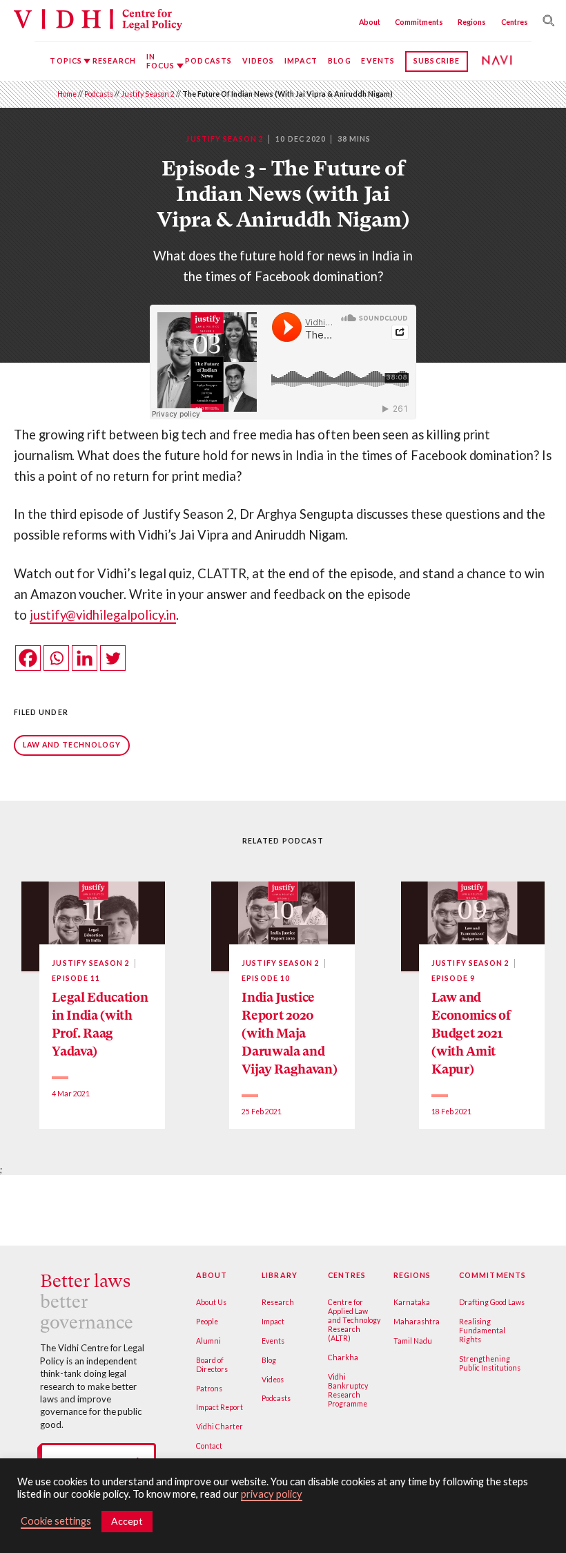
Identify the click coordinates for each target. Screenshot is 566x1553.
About (369, 22)
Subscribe (436, 61)
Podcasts (208, 61)
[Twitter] (113, 658)
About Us (211, 1302)
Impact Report (219, 1407)
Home (67, 94)
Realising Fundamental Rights (482, 1330)
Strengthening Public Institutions (489, 1363)
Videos (258, 61)
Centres (514, 22)
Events (377, 61)
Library (279, 1275)
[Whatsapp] (56, 658)
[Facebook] (28, 658)
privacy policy (271, 1494)
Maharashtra (416, 1321)
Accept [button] (127, 1521)
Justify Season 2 (148, 94)
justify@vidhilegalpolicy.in (103, 614)
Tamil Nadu (412, 1341)
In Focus (160, 61)
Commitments (419, 22)
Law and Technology (72, 745)
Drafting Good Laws (492, 1302)
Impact (301, 61)
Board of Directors (212, 1364)
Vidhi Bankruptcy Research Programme (348, 1390)
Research (114, 61)
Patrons (209, 1388)
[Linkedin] (84, 658)
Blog (339, 61)
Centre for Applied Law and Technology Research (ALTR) (354, 1320)
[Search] (545, 20)
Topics (65, 61)
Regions (472, 22)
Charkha (343, 1357)
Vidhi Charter (219, 1426)
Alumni (208, 1341)
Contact (209, 1446)
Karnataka (411, 1302)
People (207, 1321)
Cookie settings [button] (56, 1521)
